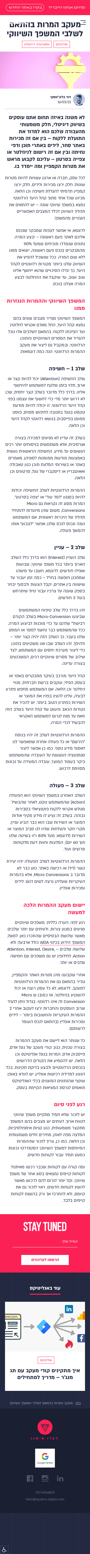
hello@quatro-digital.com (45, 1499)
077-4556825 (45, 1492)
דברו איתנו (45, 1438)
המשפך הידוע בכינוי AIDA (62, 942)
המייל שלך (70, 1241)
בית (78, 1403)
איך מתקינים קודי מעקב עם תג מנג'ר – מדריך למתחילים (45, 1374)
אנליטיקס (46, 1360)
